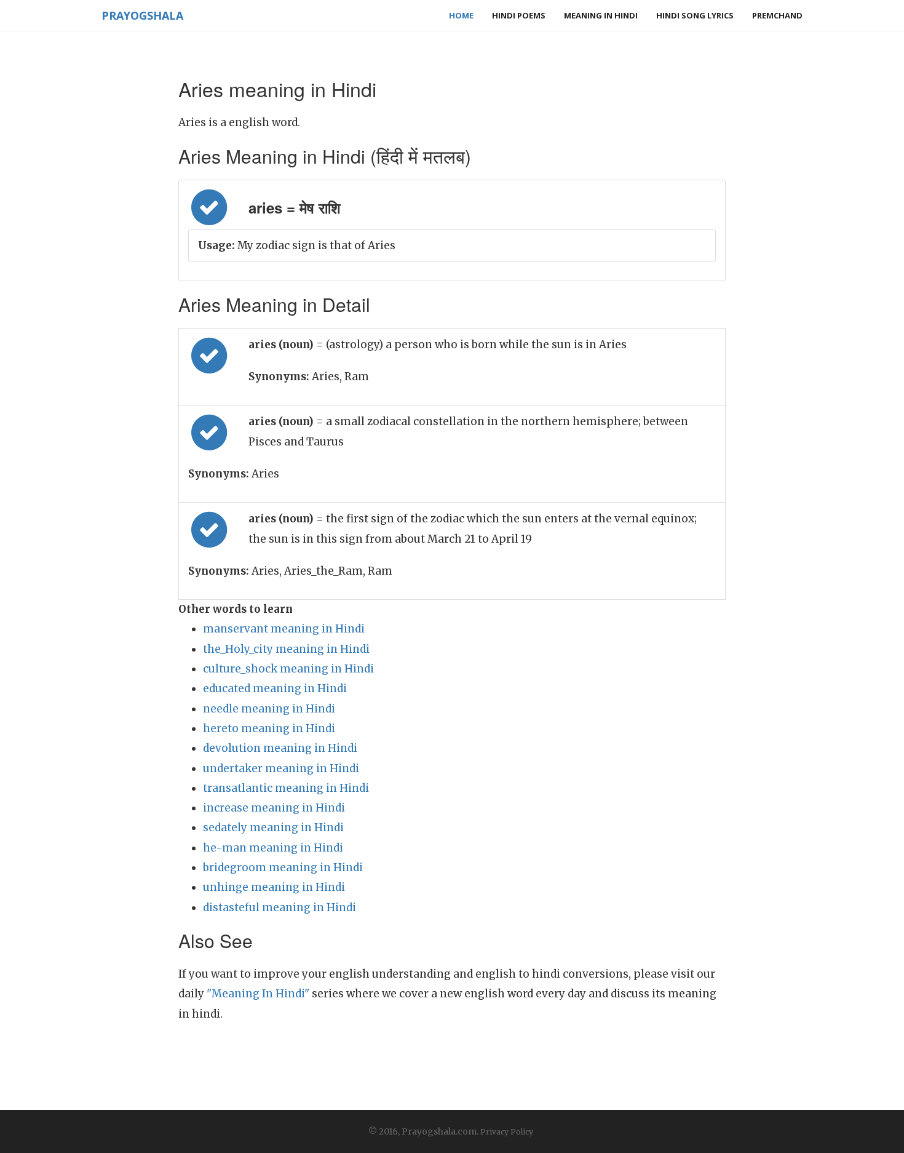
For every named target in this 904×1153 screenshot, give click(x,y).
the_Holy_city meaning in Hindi (286, 649)
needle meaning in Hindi (269, 709)
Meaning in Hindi (601, 15)
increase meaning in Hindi (274, 808)
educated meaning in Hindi (275, 688)
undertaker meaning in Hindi (281, 768)
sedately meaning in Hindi (273, 827)
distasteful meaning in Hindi (279, 907)
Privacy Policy (506, 1131)
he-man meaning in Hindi (273, 848)
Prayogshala (142, 15)
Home (461, 15)
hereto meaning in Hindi (269, 728)
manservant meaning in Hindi (284, 629)
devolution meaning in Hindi (280, 748)
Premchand (777, 15)
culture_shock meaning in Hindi (288, 669)
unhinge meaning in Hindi (274, 887)
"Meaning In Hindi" (258, 993)
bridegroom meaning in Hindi (283, 867)
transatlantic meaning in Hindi (286, 788)
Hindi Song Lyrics (695, 15)
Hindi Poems (518, 15)
